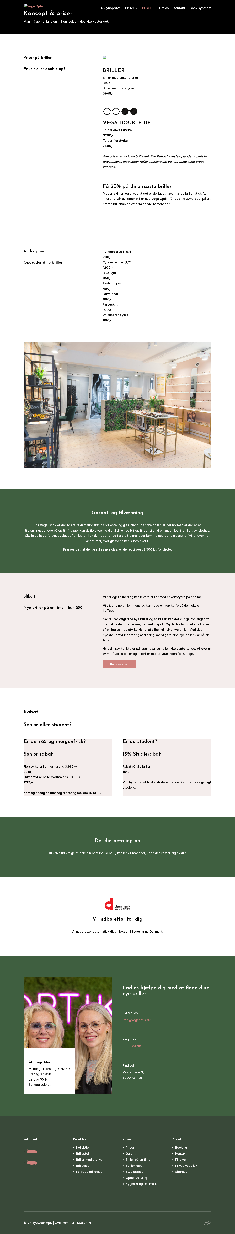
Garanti (131, 1153)
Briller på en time (138, 1159)
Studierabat (134, 1171)
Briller (129, 8)
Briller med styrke (89, 1159)
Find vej (180, 1159)
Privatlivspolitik (186, 1165)
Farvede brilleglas (89, 1171)
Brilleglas (82, 1165)
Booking (181, 1147)
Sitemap (181, 1171)
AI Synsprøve (110, 8)
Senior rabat (135, 1165)
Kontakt (179, 8)
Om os (164, 8)
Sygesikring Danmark (141, 1184)
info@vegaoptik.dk (137, 1020)
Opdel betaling (136, 1178)
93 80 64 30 (132, 1046)
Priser (146, 8)
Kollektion (83, 1147)
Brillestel (82, 1153)
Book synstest (200, 8)
